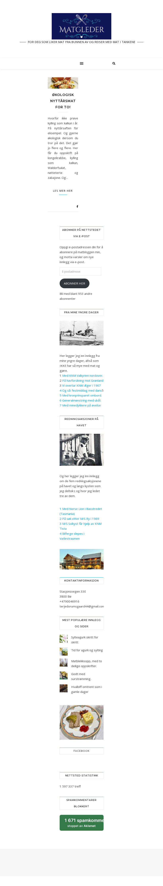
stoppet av (84, 824)
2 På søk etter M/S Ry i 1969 (79, 519)
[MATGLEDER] (81, 28)
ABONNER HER (74, 283)
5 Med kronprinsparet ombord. (81, 395)
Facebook (81, 750)
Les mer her (63, 191)
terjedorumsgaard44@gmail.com (82, 606)
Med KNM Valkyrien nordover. (82, 375)
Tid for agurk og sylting (87, 650)
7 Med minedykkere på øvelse (80, 405)
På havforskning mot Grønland (82, 380)
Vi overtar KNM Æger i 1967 (81, 385)
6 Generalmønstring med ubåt (80, 400)
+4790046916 (69, 601)
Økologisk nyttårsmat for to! (63, 101)
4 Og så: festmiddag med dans (81, 390)
